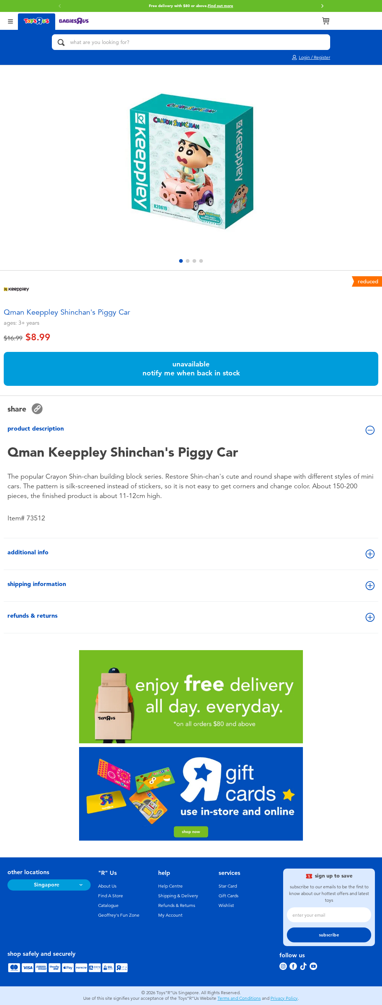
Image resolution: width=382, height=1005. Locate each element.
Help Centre (170, 886)
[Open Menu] (10, 20)
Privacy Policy (284, 998)
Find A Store (110, 895)
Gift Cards (228, 895)
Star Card (228, 886)
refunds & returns (32, 615)
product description (35, 428)
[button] (322, 6)
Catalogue (108, 905)
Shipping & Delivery (178, 895)
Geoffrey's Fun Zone (119, 915)
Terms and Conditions (239, 998)
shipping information (36, 583)
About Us (107, 886)
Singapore (46, 885)
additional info (27, 552)
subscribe (329, 935)
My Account (170, 915)
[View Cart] (325, 20)
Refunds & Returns (176, 905)
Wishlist (226, 905)
